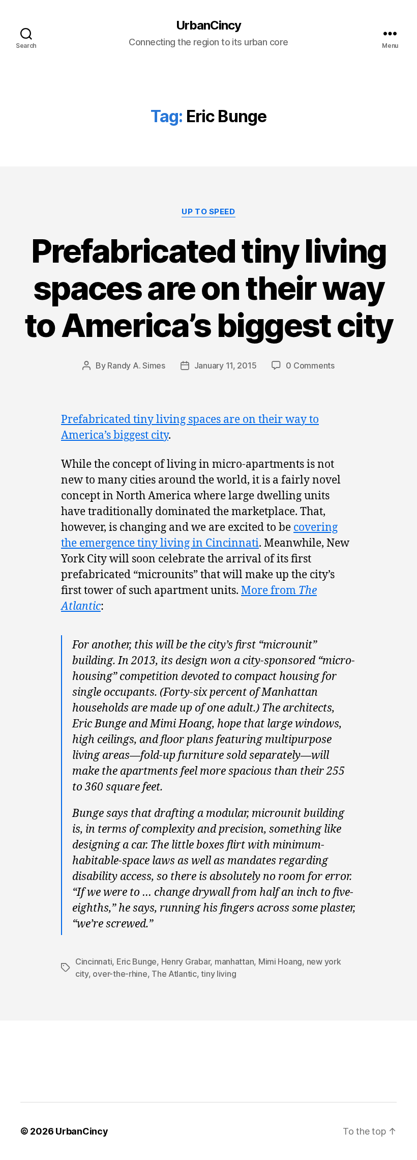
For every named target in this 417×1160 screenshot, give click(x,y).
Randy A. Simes (136, 365)
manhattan (234, 961)
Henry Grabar (186, 961)
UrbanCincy (208, 25)
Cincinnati (93, 961)
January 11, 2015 (225, 365)
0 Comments (310, 365)
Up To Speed (208, 211)
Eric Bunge (136, 961)
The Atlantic (174, 974)
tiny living (218, 974)
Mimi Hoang (280, 961)
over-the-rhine (120, 974)
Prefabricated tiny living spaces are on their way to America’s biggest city (208, 288)
